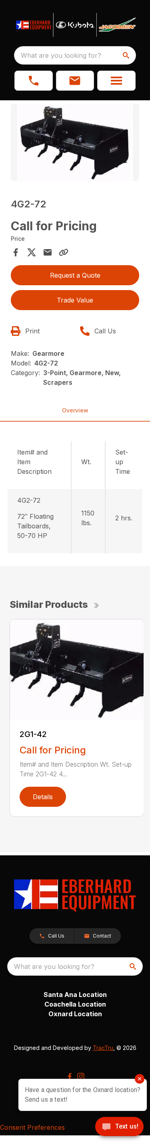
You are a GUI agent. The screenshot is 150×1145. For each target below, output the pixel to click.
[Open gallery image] (75, 142)
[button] (33, 81)
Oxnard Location (75, 1014)
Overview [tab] (75, 410)
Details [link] (43, 797)
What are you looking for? (61, 55)
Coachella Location (75, 1004)
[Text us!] (119, 1127)
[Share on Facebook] (15, 252)
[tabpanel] (75, 143)
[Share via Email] (47, 252)
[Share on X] (31, 252)
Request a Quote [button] (75, 275)
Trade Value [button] (75, 300)
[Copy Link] (63, 252)
